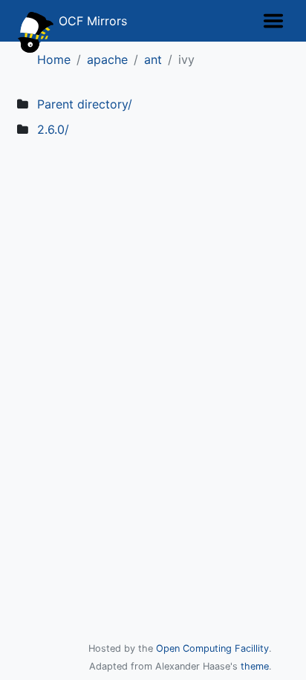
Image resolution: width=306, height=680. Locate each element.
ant (153, 59)
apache (107, 59)
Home (54, 59)
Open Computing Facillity (212, 648)
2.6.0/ (53, 129)
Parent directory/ (84, 104)
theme (255, 666)
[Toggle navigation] (273, 21)
